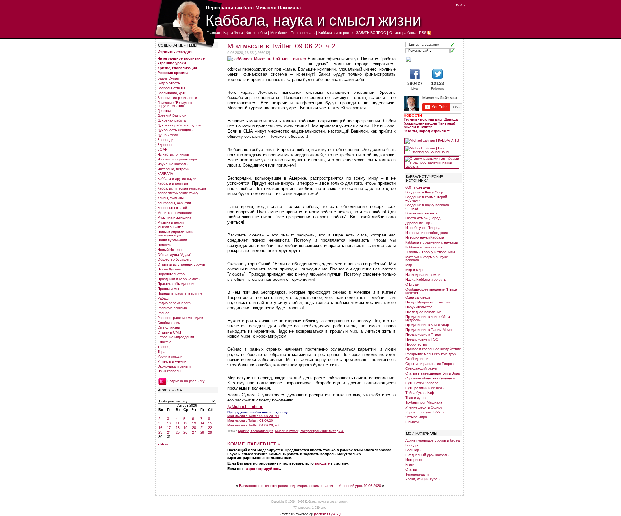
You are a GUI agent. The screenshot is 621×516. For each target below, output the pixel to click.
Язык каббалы (169, 371)
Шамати (412, 421)
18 (178, 428)
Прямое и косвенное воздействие (433, 349)
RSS (422, 33)
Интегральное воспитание (181, 58)
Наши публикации (172, 240)
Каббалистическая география (182, 188)
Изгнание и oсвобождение (426, 232)
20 (194, 428)
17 (169, 428)
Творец (163, 347)
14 (202, 423)
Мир (408, 265)
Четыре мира (416, 417)
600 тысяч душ (417, 187)
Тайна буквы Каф (419, 392)
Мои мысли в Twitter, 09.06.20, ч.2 (281, 45)
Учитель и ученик (172, 361)
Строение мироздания (176, 337)
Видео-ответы (169, 83)
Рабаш (163, 298)
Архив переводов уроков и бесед (432, 440)
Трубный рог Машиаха (423, 402)
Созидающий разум (421, 368)
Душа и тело (168, 135)
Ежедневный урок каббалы (427, 454)
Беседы (411, 445)
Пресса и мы (168, 289)
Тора (161, 352)
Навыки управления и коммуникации (175, 233)
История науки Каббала (424, 237)
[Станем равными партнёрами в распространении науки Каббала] (431, 162)
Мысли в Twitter (170, 227)
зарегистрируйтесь (263, 469)
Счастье (164, 342)
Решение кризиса (173, 73)
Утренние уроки (172, 63)
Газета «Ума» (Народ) (423, 218)
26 (185, 432)
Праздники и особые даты (179, 279)
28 (202, 432)
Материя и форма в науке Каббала (426, 258)
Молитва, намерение (175, 212)
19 (185, 428)
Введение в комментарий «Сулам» (426, 198)
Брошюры (413, 450)
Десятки (164, 111)
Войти (461, 5)
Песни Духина (169, 269)
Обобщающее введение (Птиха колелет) (431, 291)
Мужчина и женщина (174, 217)
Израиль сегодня (175, 51)
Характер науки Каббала (425, 412)
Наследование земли (422, 274)
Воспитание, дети (172, 93)
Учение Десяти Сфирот (424, 407)
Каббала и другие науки (177, 179)
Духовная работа (172, 120)
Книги (409, 464)
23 (160, 432)
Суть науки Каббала (421, 383)
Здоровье (165, 145)
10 (169, 423)
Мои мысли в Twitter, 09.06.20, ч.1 (253, 416)
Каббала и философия (423, 247)
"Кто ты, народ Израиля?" (427, 131)
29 (210, 432)
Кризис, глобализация (177, 68)
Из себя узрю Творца (422, 227)
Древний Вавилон (172, 115)
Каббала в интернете (335, 33)
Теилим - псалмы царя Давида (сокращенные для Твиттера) (431, 121)
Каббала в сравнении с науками (431, 242)
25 (178, 432)
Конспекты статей (172, 208)
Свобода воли (169, 322)
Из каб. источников (173, 154)
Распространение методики (180, 318)
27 (194, 432)
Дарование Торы (418, 223)
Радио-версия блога (174, 303)
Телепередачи (417, 474)
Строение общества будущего (430, 378)
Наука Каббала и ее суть (425, 279)
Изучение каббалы (173, 164)
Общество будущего (174, 259)
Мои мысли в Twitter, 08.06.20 (250, 420)
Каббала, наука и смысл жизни (313, 19)
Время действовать (421, 213)
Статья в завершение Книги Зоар (432, 373)
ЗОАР (162, 149)
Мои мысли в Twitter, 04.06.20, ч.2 (253, 425)
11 (177, 423)
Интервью (413, 459)
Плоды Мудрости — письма (428, 302)
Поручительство (171, 274)
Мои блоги (278, 33)
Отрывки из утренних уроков (181, 264)
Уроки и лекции (170, 356)
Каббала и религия (173, 183)
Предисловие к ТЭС (421, 339)
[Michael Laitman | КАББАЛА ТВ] (431, 141)
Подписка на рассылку (186, 381)
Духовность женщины (175, 130)
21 (202, 428)
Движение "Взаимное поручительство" (175, 104)
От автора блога (402, 33)
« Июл (163, 444)
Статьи (411, 469)
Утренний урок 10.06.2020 (360, 486)
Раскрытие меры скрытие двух (430, 354)
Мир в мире (414, 269)
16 (160, 428)
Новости (164, 245)
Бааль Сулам (169, 78)
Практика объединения (176, 284)
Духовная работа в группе (179, 125)
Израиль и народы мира (177, 159)
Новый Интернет (171, 250)
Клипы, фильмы (171, 198)
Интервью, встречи (173, 169)
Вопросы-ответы (171, 88)
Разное (163, 313)
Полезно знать (303, 33)
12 (185, 423)
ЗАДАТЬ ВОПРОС (371, 33)
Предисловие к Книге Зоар (427, 324)
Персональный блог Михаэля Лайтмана (253, 7)
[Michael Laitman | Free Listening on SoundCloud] (431, 150)
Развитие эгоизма (172, 308)
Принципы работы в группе (180, 293)
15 (210, 423)
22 (210, 428)
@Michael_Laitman (245, 406)
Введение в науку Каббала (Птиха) (427, 206)
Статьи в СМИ (169, 332)
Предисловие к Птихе (423, 334)
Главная (213, 33)
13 (194, 423)
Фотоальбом (256, 33)
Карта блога (233, 33)
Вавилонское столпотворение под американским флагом (286, 486)
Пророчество (416, 344)
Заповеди (165, 140)
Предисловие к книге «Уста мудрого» (427, 318)
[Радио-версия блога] (431, 59)
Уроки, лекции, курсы (422, 479)
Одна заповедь (417, 297)
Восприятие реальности (177, 98)
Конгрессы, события (174, 203)
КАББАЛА (165, 174)
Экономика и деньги (174, 366)
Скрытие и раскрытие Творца (429, 363)
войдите (322, 463)
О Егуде (412, 284)
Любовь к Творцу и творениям (430, 252)
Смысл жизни (169, 327)
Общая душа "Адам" (174, 255)
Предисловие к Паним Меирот (430, 329)
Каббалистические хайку (178, 193)
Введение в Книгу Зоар (424, 192)
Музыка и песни (171, 222)
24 (169, 432)
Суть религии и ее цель (424, 388)
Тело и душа (415, 397)
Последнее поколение (423, 311)
